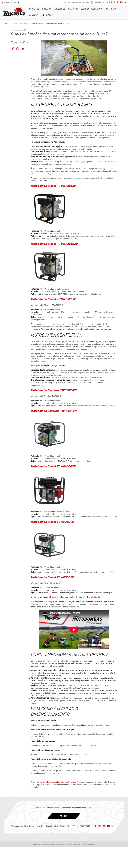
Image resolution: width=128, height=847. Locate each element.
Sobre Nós (34, 9)
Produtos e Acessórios (21, 23)
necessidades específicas (66, 663)
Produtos (47, 9)
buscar (49, 15)
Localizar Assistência (91, 9)
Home (7, 23)
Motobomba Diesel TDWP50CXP (52, 577)
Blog (113, 9)
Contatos (33, 15)
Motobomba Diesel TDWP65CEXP (53, 466)
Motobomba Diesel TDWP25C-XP (53, 522)
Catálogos (73, 9)
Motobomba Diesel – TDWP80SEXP (54, 243)
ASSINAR (64, 816)
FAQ (106, 9)
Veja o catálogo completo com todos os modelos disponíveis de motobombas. (76, 329)
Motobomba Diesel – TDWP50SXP (53, 299)
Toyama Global (10, 2)
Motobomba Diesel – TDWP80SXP (53, 185)
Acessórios (59, 9)
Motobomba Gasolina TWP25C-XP (54, 411)
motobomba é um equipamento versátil (51, 91)
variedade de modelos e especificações (58, 782)
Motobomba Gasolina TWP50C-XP (54, 390)
